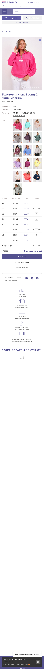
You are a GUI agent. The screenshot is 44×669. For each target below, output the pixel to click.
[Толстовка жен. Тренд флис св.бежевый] (37, 125)
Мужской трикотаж (32, 18)
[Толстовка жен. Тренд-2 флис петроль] (37, 176)
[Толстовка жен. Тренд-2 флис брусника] (17, 151)
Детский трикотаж (22, 22)
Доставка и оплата (22, 267)
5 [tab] (25, 87)
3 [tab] (21, 87)
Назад (8, 31)
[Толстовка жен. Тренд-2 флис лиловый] (27, 163)
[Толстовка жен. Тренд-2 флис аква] (37, 137)
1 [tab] (17, 87)
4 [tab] (23, 87)
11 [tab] (37, 87)
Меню (4, 11)
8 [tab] (31, 87)
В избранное (23, 262)
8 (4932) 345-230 (34, 2)
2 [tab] (19, 87)
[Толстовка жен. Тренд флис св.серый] (17, 137)
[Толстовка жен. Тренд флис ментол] (27, 125)
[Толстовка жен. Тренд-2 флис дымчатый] (37, 151)
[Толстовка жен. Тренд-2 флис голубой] (27, 151)
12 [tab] (39, 87)
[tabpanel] (22, 63)
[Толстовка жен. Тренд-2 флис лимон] (37, 163)
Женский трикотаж (11, 18)
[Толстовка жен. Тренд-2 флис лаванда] (17, 163)
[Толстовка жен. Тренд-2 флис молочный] (17, 176)
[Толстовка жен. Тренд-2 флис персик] (27, 176)
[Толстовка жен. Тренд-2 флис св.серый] (17, 189)
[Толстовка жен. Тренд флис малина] (17, 125)
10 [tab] (35, 87)
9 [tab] (33, 87)
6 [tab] (27, 87)
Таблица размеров (19, 115)
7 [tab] (29, 87)
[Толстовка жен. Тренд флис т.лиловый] (27, 137)
